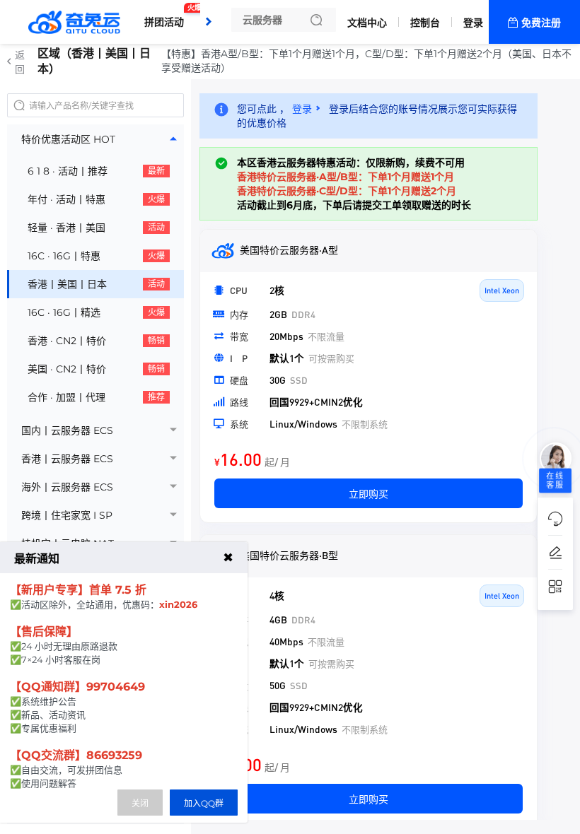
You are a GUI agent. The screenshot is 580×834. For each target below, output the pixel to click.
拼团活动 (167, 16)
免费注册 (541, 22)
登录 (473, 22)
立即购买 (368, 493)
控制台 (425, 22)
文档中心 (367, 22)
